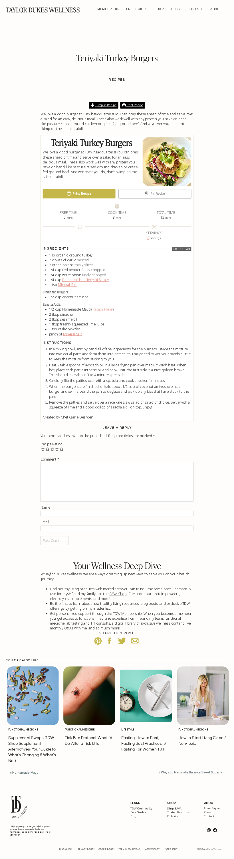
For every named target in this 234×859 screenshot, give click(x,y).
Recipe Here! (102, 309)
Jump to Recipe (105, 105)
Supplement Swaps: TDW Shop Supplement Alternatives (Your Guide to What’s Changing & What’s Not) (32, 749)
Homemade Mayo (25, 773)
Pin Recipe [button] (157, 193)
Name (45, 507)
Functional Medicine (23, 729)
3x (188, 249)
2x (181, 249)
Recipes (117, 79)
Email (45, 522)
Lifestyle (127, 729)
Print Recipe (134, 105)
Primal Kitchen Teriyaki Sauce (85, 279)
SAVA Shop (117, 593)
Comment (50, 459)
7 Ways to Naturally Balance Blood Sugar (189, 772)
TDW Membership (127, 613)
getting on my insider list (90, 608)
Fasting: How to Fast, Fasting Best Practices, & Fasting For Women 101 (143, 743)
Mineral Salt (67, 284)
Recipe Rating (51, 444)
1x (175, 249)
